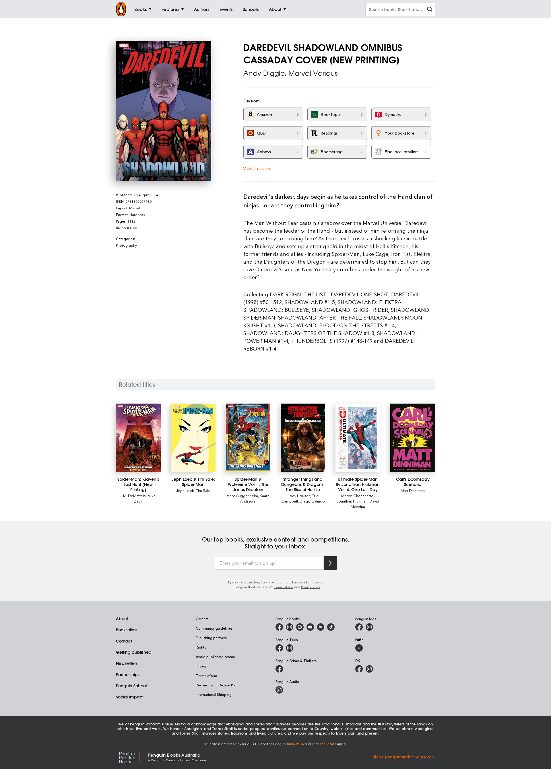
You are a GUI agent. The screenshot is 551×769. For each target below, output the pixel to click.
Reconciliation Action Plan (217, 685)
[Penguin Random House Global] (132, 757)
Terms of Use (284, 586)
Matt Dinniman (413, 490)
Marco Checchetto (357, 495)
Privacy (201, 666)
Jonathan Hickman (352, 501)
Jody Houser (299, 495)
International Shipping (214, 694)
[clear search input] (429, 10)
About (122, 618)
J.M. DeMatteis (133, 495)
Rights (201, 647)
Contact (124, 641)
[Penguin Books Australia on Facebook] (279, 627)
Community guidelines (214, 628)
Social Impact (129, 697)
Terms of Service (324, 743)
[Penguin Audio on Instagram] (279, 690)
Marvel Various (312, 73)
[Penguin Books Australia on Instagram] (289, 627)
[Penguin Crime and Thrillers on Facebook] (279, 669)
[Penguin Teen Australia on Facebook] (279, 648)
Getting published (134, 652)
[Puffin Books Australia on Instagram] (359, 648)
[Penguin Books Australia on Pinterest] (300, 627)
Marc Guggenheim (242, 495)
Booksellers (126, 629)
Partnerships (127, 674)
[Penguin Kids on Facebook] (359, 627)
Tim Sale (203, 490)
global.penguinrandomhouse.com (403, 757)
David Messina (365, 503)
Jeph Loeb (185, 490)
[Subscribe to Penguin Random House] (330, 563)
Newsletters (126, 663)
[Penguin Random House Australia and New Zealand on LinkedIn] (320, 627)
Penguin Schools (132, 685)
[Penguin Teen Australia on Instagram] (289, 648)
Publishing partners (211, 637)
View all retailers (257, 168)
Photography (126, 245)
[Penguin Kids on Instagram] (369, 627)
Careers (202, 618)
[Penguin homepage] (121, 9)
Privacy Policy (310, 586)
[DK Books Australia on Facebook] (359, 669)
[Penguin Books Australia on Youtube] (310, 627)
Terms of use (206, 675)
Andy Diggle (264, 73)
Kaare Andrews (255, 498)
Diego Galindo (312, 501)
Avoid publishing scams (215, 656)
